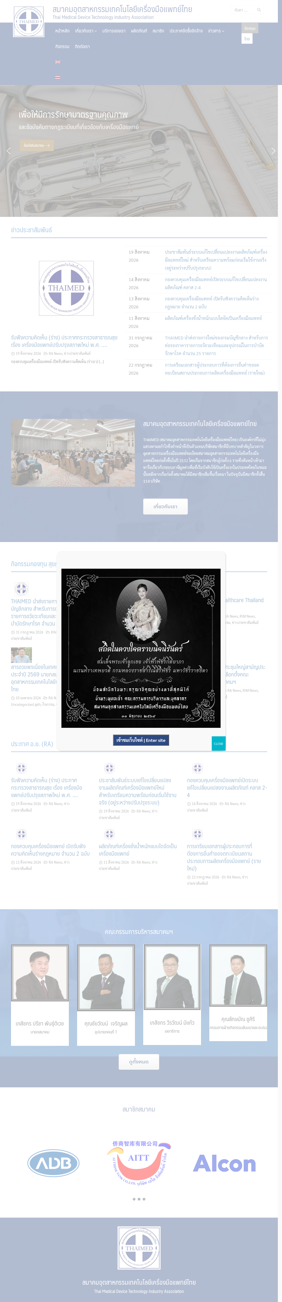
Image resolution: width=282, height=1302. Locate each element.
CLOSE (218, 743)
